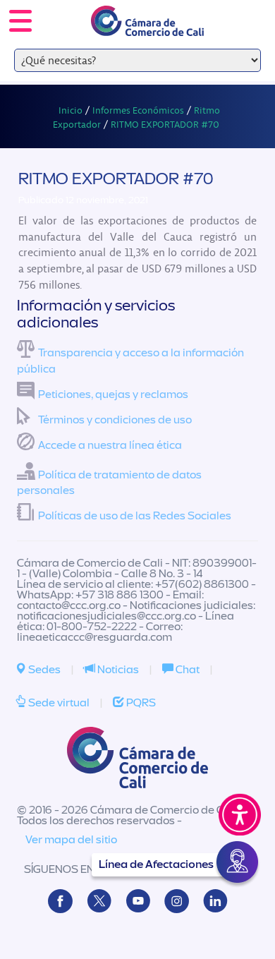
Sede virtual (58, 703)
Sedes (43, 670)
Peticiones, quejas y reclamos (113, 394)
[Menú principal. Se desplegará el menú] (20, 21)
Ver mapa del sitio (71, 840)
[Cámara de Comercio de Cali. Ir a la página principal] (147, 27)
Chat (186, 670)
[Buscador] (244, 11)
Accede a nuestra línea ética (110, 445)
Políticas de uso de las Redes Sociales (134, 516)
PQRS (140, 703)
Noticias (117, 670)
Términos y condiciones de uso (115, 420)
